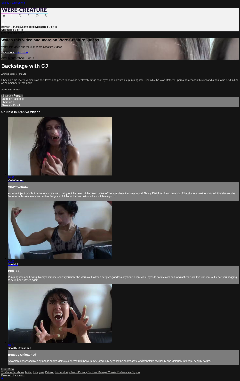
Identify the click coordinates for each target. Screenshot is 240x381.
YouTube (6, 372)
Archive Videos (9, 74)
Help (67, 372)
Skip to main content (13, 2)
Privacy (83, 372)
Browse (6, 26)
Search (24, 26)
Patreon (49, 372)
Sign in (53, 26)
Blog (32, 26)
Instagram (38, 372)
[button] (3, 24)
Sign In (19, 29)
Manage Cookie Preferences (115, 372)
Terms (74, 372)
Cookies (93, 372)
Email (19, 95)
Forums (15, 26)
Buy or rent (8, 52)
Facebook (7, 95)
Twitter (28, 372)
